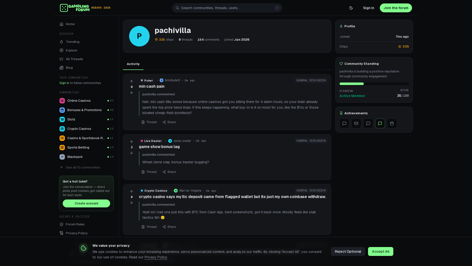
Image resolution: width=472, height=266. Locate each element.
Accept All (380, 251)
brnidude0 (172, 80)
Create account (86, 203)
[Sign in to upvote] (131, 81)
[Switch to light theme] (351, 7)
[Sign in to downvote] (131, 92)
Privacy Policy (156, 257)
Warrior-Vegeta (190, 191)
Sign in (368, 8)
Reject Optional (348, 251)
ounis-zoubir (182, 141)
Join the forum (396, 8)
